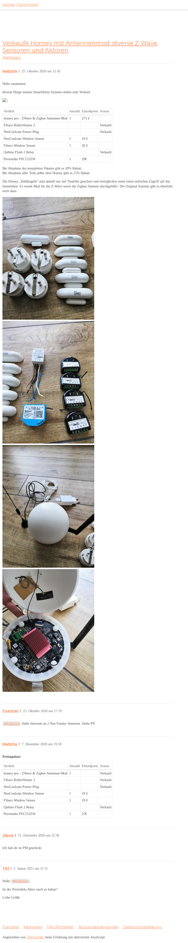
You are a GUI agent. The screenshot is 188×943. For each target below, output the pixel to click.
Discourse (34, 937)
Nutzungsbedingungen (98, 927)
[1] (5, 100)
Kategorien (33, 927)
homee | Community (20, 4)
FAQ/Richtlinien (60, 927)
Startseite (10, 927)
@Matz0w (12, 723)
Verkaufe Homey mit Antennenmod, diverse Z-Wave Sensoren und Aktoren (79, 46)
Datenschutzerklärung (142, 927)
